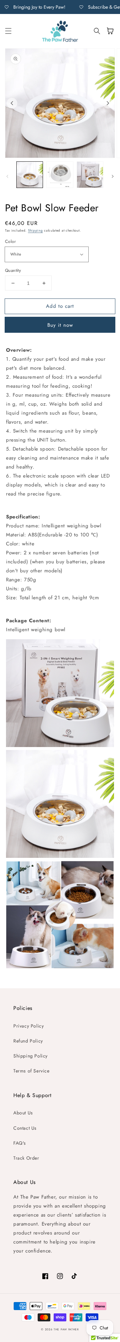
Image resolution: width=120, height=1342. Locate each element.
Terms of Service (31, 1070)
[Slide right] (108, 103)
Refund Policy (28, 1041)
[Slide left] (12, 103)
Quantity (13, 270)
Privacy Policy (28, 1026)
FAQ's (19, 1143)
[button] (8, 31)
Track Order (26, 1158)
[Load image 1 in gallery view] (29, 174)
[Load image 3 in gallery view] (90, 174)
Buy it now (60, 325)
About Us (23, 1112)
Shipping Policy (30, 1056)
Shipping (35, 230)
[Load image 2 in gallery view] (59, 174)
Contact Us (25, 1128)
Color (10, 241)
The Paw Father (66, 1329)
